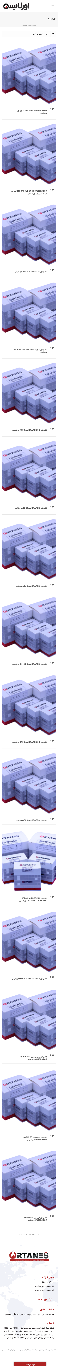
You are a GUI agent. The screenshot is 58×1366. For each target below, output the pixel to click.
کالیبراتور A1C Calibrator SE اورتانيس (29, 430)
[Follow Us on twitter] (45, 1300)
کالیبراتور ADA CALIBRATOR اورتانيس (31, 586)
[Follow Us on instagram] (50, 1300)
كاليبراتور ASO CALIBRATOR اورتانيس (31, 271)
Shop (30, 25)
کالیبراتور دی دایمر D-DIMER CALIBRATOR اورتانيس (35, 1138)
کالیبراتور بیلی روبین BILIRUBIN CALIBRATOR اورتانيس (33, 1058)
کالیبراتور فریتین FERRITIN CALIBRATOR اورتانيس (35, 1219)
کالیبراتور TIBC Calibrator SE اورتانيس (29, 978)
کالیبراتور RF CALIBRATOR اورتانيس (31, 820)
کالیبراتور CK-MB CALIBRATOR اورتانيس (29, 664)
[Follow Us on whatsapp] (40, 1300)
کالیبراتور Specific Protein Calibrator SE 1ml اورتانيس (33, 899)
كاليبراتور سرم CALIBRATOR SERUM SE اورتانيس (30, 350)
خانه (34, 25)
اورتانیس (25, 1350)
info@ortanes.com (43, 1286)
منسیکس (5, 1350)
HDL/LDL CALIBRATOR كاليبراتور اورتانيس (32, 111)
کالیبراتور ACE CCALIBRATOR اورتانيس (30, 508)
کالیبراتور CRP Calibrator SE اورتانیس (29, 742)
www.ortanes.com (43, 1290)
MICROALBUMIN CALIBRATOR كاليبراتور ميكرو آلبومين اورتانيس (29, 192)
